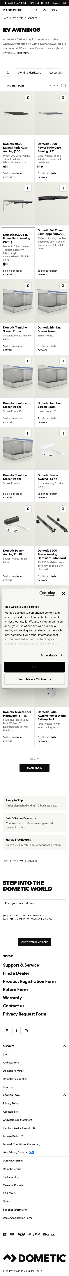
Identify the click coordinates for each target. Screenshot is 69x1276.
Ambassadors (11, 1062)
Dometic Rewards (13, 1070)
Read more (22, 52)
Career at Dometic (25, 1185)
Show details (49, 655)
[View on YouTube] (26, 1031)
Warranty (12, 997)
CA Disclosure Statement (17, 1119)
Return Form (15, 989)
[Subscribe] (62, 903)
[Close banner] (63, 593)
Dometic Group (24, 1169)
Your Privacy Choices (32, 679)
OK (34, 667)
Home (5, 18)
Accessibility (10, 1111)
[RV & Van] (7, 73)
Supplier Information (15, 1209)
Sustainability (11, 1177)
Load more (34, 767)
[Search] (35, 10)
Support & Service (21, 965)
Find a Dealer (16, 973)
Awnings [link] (33, 18)
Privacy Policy (11, 1103)
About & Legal (12, 1095)
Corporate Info (13, 1160)
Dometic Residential (26, 1079)
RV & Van (18, 18)
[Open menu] (64, 10)
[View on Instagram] (7, 1031)
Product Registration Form (29, 981)
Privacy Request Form (24, 1014)
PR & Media (21, 1193)
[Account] (44, 10)
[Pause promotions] (5, 3)
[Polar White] (7, 166)
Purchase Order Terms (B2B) (19, 1128)
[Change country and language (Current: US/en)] (64, 3)
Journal (7, 1054)
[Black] (4, 166)
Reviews (8, 1087)
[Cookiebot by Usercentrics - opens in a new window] (41, 593)
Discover (8, 1046)
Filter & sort (15, 85)
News (18, 1201)
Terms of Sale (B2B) (14, 1136)
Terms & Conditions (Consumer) (21, 1144)
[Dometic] (12, 10)
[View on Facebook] (17, 1031)
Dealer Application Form (29, 1217)
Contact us (13, 1005)
